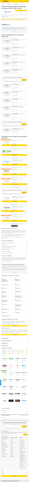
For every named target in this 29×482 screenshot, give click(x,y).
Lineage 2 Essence (13, 449)
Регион (2, 470)
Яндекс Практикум (13, 442)
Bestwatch (12, 444)
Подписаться (24, 124)
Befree (11, 455)
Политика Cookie (22, 453)
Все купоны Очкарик (14, 167)
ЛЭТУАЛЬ (12, 448)
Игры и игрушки (3, 449)
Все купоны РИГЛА (14, 177)
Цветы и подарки (3, 450)
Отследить (25, 434)
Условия (26, 52)
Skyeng (11, 450)
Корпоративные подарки (23, 468)
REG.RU (11, 441)
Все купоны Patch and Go (14, 148)
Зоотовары (2, 455)
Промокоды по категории (23, 448)
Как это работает (0, 382)
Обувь (2, 441)
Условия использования (23, 452)
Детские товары (3, 448)
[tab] (2, 417)
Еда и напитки (3, 451)
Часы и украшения (3, 442)
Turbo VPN (12, 451)
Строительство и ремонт (4, 454)
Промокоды (21, 10)
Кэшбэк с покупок (22, 443)
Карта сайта (21, 449)
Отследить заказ (21, 13)
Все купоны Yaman (14, 214)
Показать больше (14, 31)
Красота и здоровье (4, 444)
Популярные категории (24, 415)
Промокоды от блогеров (23, 460)
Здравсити (12, 454)
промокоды (4, 279)
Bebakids (12, 443)
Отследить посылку (22, 444)
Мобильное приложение (23, 442)
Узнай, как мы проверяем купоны (5, 261)
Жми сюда (17, 481)
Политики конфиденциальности (21, 81)
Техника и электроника (4, 443)
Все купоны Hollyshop (14, 204)
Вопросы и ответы (22, 441)
